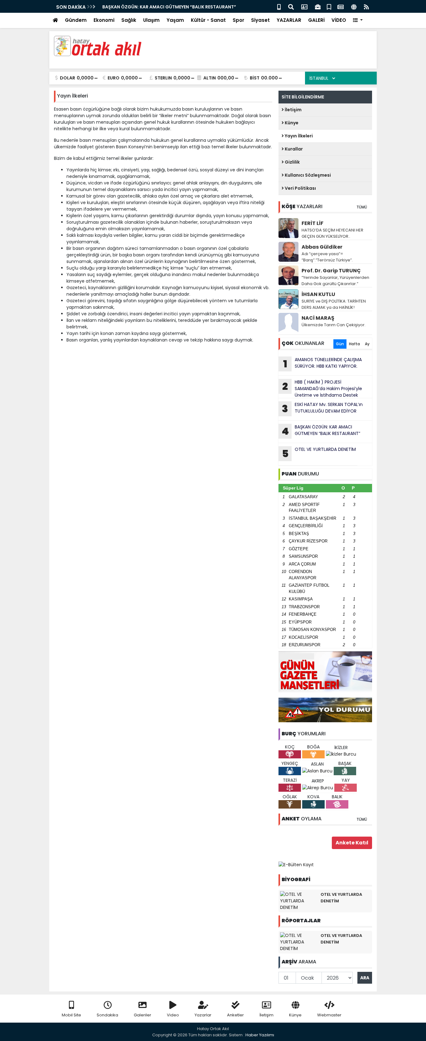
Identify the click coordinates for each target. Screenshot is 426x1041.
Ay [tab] (367, 343)
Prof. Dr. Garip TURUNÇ (331, 270)
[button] (358, 20)
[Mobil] (279, 6)
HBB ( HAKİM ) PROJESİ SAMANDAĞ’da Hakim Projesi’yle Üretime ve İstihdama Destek (322, 388)
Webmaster (329, 1015)
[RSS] (366, 6)
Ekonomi (104, 20)
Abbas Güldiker (322, 247)
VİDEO (339, 20)
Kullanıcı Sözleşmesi (307, 175)
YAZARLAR (289, 20)
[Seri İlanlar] (329, 6)
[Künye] (354, 6)
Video (173, 1015)
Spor (238, 20)
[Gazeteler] (340, 6)
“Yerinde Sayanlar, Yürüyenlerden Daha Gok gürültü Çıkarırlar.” (335, 281)
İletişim (293, 110)
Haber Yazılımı (259, 1035)
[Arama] (291, 6)
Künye (291, 123)
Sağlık (128, 20)
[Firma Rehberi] (318, 6)
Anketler (235, 1015)
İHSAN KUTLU (318, 294)
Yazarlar (203, 1015)
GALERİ (316, 20)
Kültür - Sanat (208, 20)
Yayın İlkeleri (298, 136)
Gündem (76, 20)
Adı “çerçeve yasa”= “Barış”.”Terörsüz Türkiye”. (327, 257)
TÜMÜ (361, 207)
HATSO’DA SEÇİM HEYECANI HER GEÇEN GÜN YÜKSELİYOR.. (332, 233)
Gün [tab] (340, 343)
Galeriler (142, 1015)
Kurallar (293, 149)
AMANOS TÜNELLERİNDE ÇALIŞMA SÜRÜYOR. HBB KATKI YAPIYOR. (322, 363)
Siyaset (260, 20)
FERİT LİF (312, 223)
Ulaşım (151, 20)
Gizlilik (292, 162)
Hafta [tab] (354, 343)
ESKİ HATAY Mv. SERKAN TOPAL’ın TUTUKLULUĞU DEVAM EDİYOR (322, 408)
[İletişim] (304, 6)
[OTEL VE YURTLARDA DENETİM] (298, 900)
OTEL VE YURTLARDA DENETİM (319, 453)
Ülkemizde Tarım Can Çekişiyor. (333, 325)
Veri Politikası (300, 188)
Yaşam (175, 20)
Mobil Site (71, 1015)
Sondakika (107, 1015)
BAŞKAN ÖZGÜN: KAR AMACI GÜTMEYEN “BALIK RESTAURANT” (106, 7)
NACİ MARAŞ (318, 318)
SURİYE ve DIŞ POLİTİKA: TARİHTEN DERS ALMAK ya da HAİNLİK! (334, 304)
